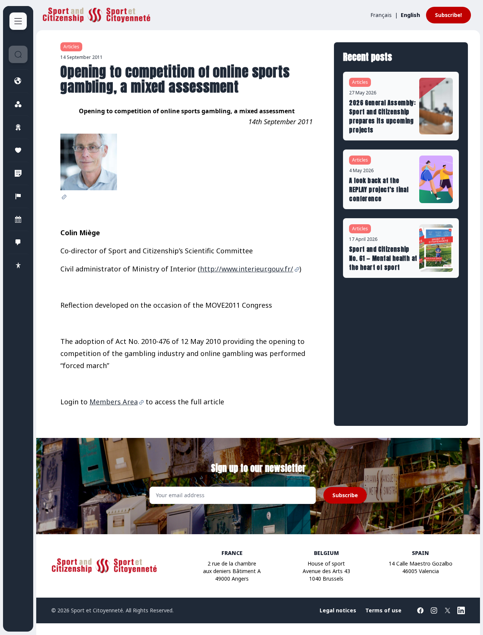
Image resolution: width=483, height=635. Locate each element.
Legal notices (338, 610)
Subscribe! (448, 14)
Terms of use (383, 610)
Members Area (113, 401)
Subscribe (345, 495)
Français (381, 14)
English (410, 14)
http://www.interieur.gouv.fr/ (246, 268)
